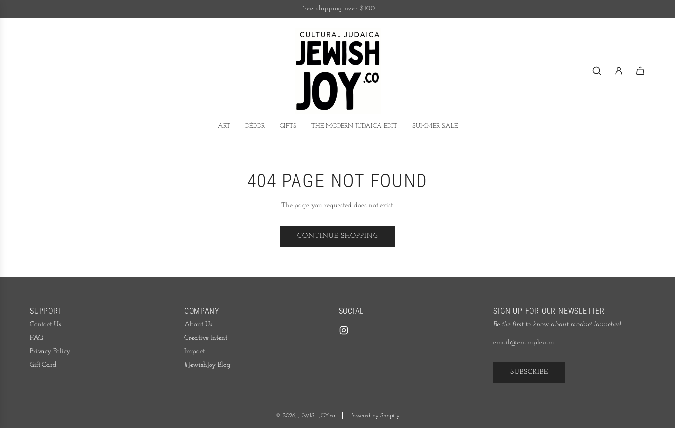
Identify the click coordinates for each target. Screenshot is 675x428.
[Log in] (619, 71)
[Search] (597, 71)
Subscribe (529, 372)
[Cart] (640, 71)
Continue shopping (337, 236)
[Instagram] (344, 330)
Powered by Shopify (375, 416)
